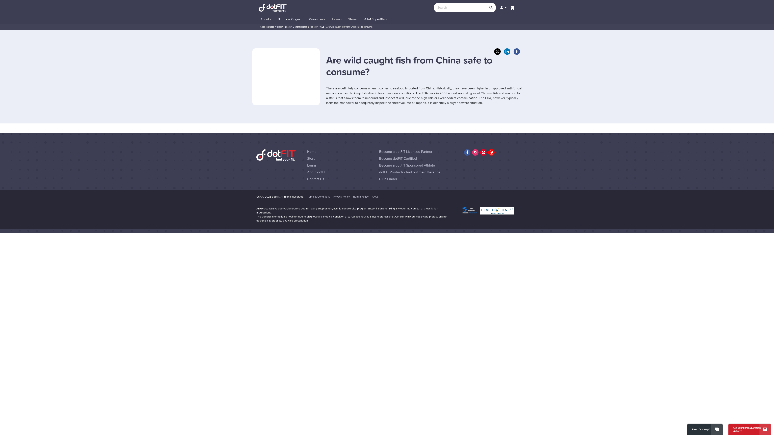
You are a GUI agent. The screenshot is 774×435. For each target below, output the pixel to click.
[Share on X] (497, 51)
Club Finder (388, 179)
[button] (503, 8)
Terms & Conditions (318, 196)
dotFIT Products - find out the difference (409, 172)
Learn (311, 165)
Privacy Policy (341, 196)
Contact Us (315, 179)
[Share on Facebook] (517, 51)
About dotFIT (317, 172)
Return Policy (361, 196)
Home (311, 152)
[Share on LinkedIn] (507, 51)
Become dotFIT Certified (398, 158)
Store (311, 158)
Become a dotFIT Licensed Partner (405, 152)
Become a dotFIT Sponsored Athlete (407, 165)
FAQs (375, 196)
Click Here (709, 18)
